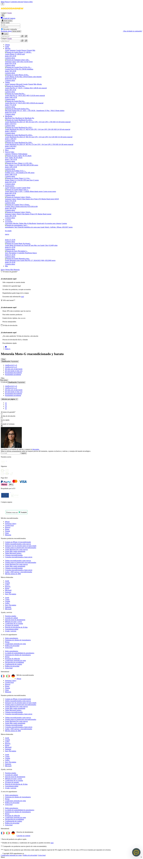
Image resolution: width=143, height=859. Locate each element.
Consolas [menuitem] (8, 220)
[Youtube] (7, 470)
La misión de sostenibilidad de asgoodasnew (19, 653)
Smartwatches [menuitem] (9, 186)
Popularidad (10, 361)
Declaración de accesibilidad (14, 662)
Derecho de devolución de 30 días (16, 627)
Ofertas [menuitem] (7, 45)
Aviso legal (8, 647)
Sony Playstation (10, 594)
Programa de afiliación (12, 658)
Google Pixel (9, 525)
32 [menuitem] (6, 408)
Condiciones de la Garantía (14, 623)
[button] (12, 11)
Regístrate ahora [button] (6, 31)
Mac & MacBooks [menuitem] (30, 223)
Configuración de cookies (13, 664)
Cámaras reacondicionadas (14, 555)
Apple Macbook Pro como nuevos (16, 549)
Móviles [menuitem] (7, 48)
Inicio (3, 269)
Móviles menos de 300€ (13, 574)
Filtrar (3, 359)
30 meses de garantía (12, 625)
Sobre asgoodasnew (11, 638)
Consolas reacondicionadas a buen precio (18, 557)
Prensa (7, 642)
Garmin (7, 601)
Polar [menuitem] (28, 188)
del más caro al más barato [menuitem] (13, 369)
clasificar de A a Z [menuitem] (11, 367)
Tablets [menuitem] (7, 82)
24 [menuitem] (6, 406)
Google (7, 583)
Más (6, 266)
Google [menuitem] (18, 50)
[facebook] (3, 470)
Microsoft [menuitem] (19, 84)
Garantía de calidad (11, 618)
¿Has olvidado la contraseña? (132, 31)
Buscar (7, 2)
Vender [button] (9, 13)
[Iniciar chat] (3, 15)
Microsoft (8, 590)
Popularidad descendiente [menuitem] (13, 373)
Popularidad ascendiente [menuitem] (13, 374)
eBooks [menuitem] (39, 84)
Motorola (17, 269)
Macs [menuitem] (7, 150)
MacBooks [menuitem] (8, 116)
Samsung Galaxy (10, 523)
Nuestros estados (10, 616)
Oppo (7, 533)
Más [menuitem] (33, 50)
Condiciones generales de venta (15, 644)
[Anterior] (6, 347)
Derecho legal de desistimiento (15, 620)
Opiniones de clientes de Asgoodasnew (18, 640)
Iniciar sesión (16, 31)
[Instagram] (3, 473)
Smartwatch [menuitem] (40, 223)
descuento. (35, 449)
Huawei (7, 527)
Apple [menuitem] (7, 50)
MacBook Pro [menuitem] (29, 118)
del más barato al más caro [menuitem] (13, 371)
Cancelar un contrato (23, 836)
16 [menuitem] (6, 405)
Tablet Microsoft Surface (13, 553)
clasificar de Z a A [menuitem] (11, 365)
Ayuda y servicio (10, 631)
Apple (7, 581)
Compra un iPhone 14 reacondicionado (18, 542)
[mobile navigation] (2, 4)
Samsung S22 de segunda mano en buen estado (20, 546)
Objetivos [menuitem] (14, 154)
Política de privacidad (12, 646)
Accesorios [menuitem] (8, 221)
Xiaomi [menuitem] (29, 50)
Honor (7, 529)
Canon (7, 599)
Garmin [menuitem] (23, 188)
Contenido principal (16, 2)
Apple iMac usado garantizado (15, 551)
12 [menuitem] (6, 403)
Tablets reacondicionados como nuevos (18, 544)
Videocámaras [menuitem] (22, 154)
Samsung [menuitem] (13, 50)
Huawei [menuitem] (24, 50)
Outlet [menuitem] (7, 46)
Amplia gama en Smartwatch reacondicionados (20, 547)
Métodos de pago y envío (13, 621)
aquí (22, 296)
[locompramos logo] (1, 507)
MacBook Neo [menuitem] (10, 118)
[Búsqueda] (22, 36)
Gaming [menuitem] (64, 223)
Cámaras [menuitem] (8, 154)
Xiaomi (7, 531)
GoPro (7, 584)
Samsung (8, 592)
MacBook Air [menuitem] (19, 118)
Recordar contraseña (10, 29)
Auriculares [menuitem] (9, 223)
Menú (3, 2)
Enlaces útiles (28, 2)
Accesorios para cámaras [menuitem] (53, 223)
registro (23, 453)
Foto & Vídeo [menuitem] (9, 152)
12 (9, 399)
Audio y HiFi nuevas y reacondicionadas (18, 572)
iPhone (7, 522)
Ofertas (7, 269)
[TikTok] (12, 473)
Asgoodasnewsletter (11, 629)
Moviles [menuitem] (15, 223)
